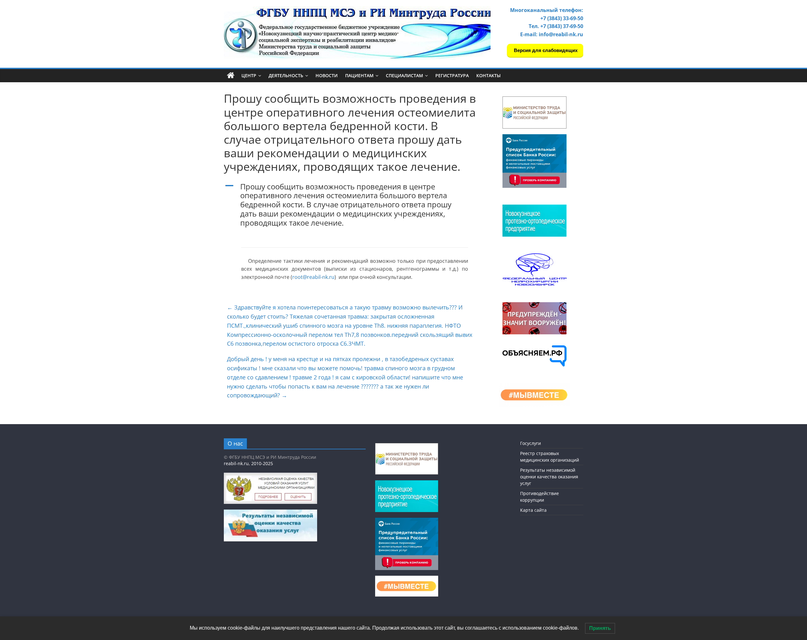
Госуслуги (530, 443)
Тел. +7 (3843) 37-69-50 (556, 26)
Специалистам (404, 75)
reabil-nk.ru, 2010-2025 (248, 463)
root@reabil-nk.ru (313, 277)
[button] (350, 208)
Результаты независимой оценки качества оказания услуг (549, 476)
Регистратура (452, 75)
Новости (327, 75)
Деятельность (286, 75)
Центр (248, 75)
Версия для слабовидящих (545, 50)
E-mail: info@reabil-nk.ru (551, 34)
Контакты (488, 75)
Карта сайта (533, 510)
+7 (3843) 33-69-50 (561, 18)
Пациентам (359, 75)
